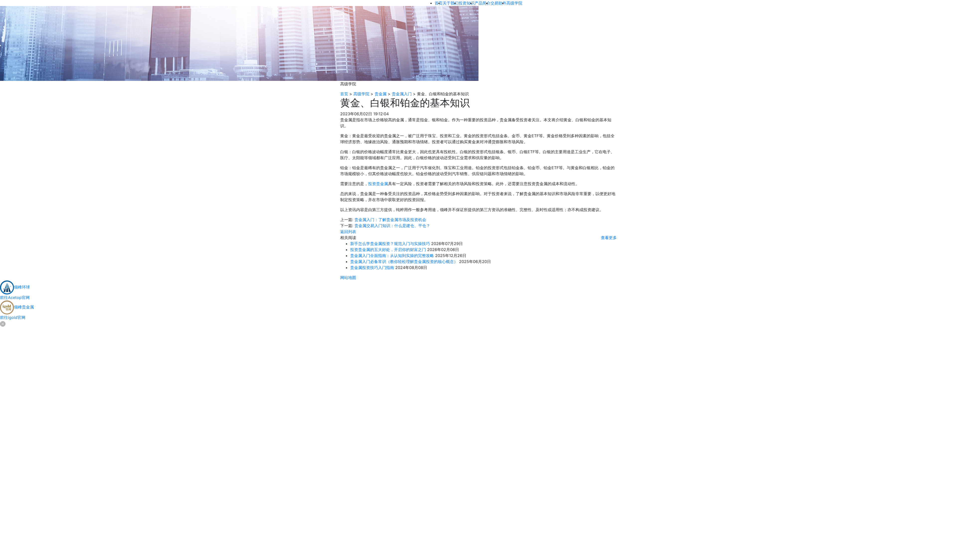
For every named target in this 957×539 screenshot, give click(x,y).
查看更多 (609, 237)
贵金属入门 (402, 93)
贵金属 (381, 93)
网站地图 (348, 277)
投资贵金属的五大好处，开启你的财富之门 (388, 249)
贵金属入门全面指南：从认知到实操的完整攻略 (392, 255)
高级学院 (361, 93)
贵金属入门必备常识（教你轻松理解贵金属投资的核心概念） (404, 261)
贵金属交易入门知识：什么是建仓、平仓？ (392, 225)
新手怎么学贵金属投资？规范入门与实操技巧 (390, 243)
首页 (344, 93)
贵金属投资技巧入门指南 (372, 267)
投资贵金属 (378, 183)
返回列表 (348, 231)
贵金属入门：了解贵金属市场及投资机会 (390, 219)
